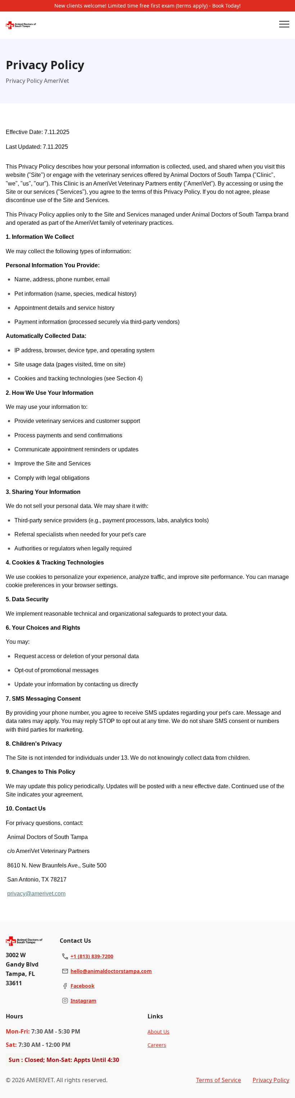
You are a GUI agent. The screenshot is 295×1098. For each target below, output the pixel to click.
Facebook (83, 985)
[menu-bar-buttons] (284, 25)
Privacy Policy (271, 1080)
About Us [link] (158, 1031)
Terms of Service (218, 1080)
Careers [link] (157, 1044)
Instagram (83, 1000)
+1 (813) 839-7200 (92, 956)
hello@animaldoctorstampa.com (111, 971)
